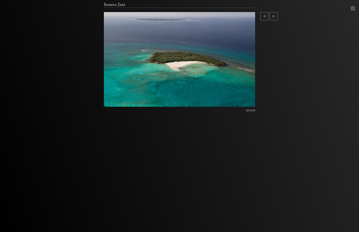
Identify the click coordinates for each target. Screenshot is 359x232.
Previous (264, 16)
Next (273, 16)
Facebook (18, 73)
